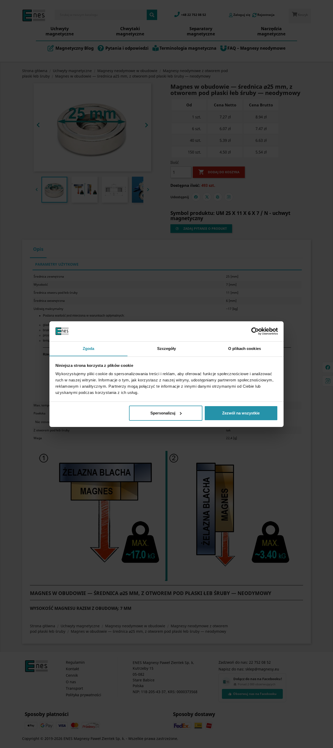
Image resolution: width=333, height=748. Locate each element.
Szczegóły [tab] (166, 348)
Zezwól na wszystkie (241, 413)
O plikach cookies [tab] (244, 348)
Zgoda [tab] (88, 348)
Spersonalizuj (162, 413)
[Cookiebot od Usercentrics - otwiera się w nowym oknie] (255, 331)
